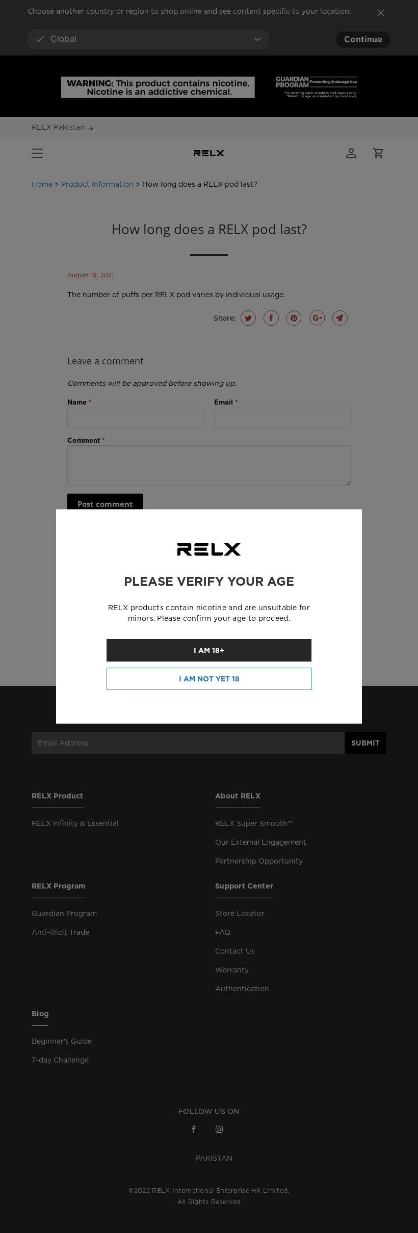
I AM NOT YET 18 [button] (209, 679)
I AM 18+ (209, 650)
